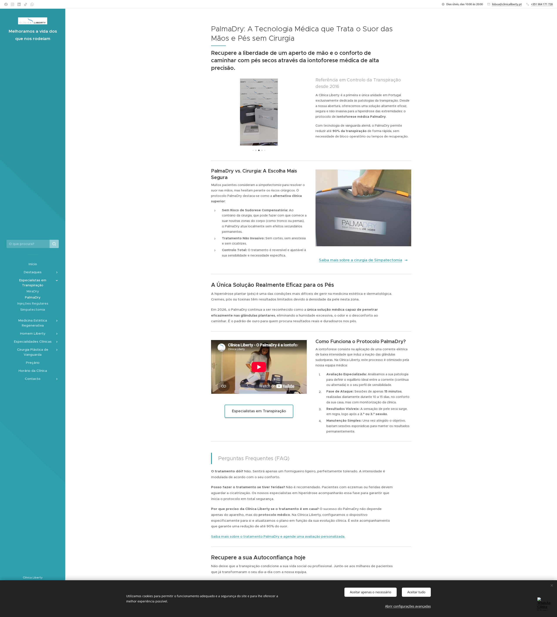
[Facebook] (6, 4)
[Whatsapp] (32, 4)
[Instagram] (12, 4)
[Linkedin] (19, 4)
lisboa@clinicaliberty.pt (507, 4)
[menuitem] (32, 264)
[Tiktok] (25, 4)
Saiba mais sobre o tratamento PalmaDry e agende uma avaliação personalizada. (278, 536)
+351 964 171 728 (542, 4)
